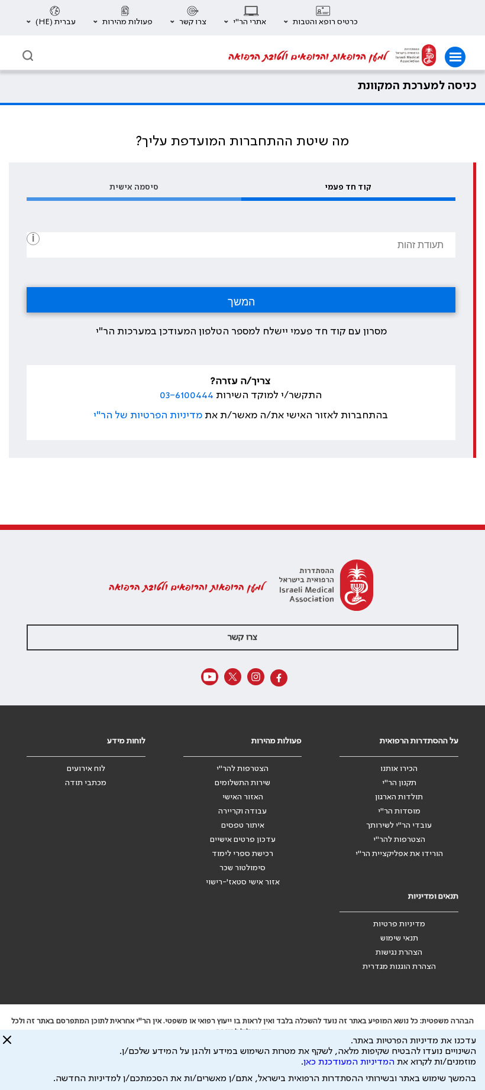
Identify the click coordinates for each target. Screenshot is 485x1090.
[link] (416, 57)
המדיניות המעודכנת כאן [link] (349, 1062)
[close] (7, 1044)
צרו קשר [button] (242, 637)
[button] (321, 18)
